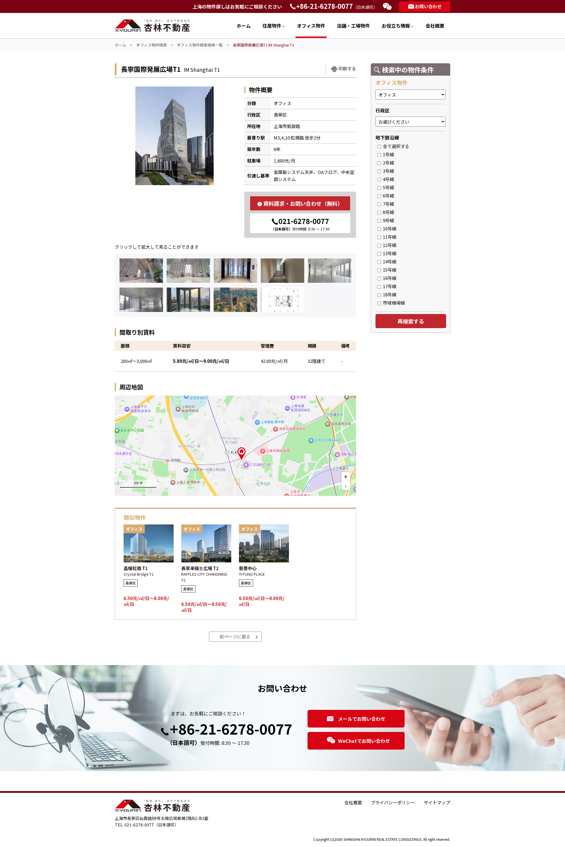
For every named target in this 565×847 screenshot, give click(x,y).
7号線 (387, 204)
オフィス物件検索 (151, 45)
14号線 (388, 261)
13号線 (388, 253)
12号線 (388, 245)
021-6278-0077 (300, 223)
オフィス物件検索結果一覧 (200, 45)
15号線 (388, 270)
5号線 (387, 187)
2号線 (387, 163)
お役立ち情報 (396, 25)
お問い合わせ (428, 6)
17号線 (388, 286)
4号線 (387, 179)
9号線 (387, 220)
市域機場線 (393, 303)
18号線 (388, 294)
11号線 (388, 237)
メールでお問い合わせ (361, 718)
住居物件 (271, 25)
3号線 (387, 171)
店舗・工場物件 (353, 25)
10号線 (388, 228)
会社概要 (435, 25)
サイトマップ (437, 802)
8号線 (387, 212)
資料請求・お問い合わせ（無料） (303, 203)
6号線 (387, 195)
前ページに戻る (235, 636)
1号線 (387, 154)
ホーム (244, 25)
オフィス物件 (311, 25)
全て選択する (395, 146)
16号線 (388, 278)
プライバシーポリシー (393, 802)
